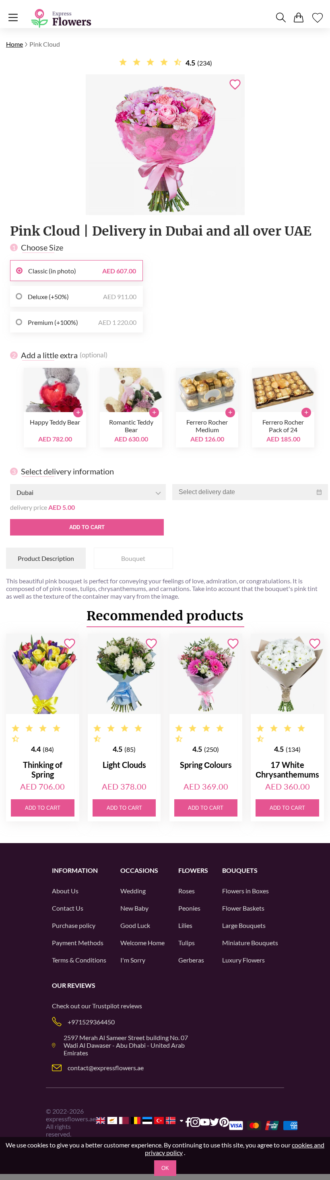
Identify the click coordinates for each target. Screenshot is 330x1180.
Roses (186, 891)
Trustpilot (106, 1006)
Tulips (186, 942)
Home (14, 44)
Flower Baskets (243, 908)
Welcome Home (142, 942)
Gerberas (191, 960)
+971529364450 (91, 1022)
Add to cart (87, 527)
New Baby (134, 908)
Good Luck (135, 925)
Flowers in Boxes (245, 891)
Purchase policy (73, 925)
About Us (65, 891)
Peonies (189, 908)
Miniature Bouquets (250, 942)
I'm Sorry (132, 960)
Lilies (185, 925)
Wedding (133, 891)
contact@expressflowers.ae (106, 1067)
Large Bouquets (244, 925)
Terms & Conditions (79, 960)
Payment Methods (77, 942)
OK (165, 1168)
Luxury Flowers (243, 960)
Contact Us (67, 908)
